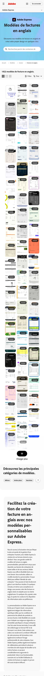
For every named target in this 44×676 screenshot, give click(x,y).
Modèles (12, 63)
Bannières (29, 480)
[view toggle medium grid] (6, 76)
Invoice (21, 63)
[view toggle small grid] (3, 76)
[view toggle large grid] (10, 76)
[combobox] (22, 49)
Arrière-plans (18, 480)
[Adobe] (12, 3)
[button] (27, 4)
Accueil (4, 63)
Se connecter (36, 4)
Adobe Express (8, 10)
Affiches (7, 480)
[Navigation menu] (3, 3)
